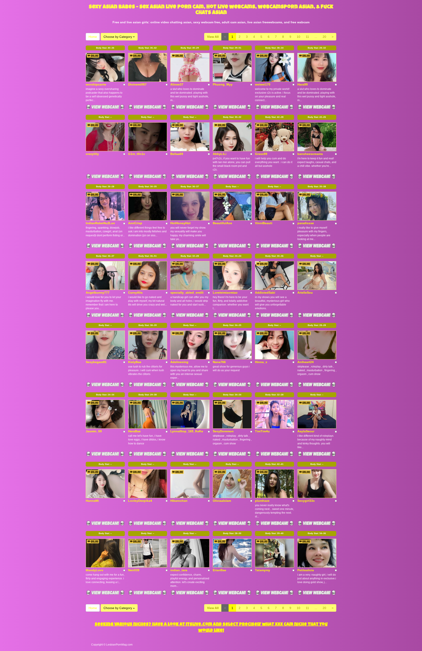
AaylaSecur (305, 431)
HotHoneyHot (180, 223)
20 (324, 36)
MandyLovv (94, 570)
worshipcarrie (96, 84)
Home (93, 36)
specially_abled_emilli (187, 292)
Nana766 (219, 362)
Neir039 (133, 570)
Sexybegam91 (96, 362)
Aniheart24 (305, 362)
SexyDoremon (223, 431)
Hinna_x (261, 362)
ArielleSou (305, 292)
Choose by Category (118, 36)
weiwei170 (262, 84)
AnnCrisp (135, 223)
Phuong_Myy (223, 84)
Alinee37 (176, 84)
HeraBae (134, 431)
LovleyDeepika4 (140, 500)
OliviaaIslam (222, 500)
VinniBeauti (263, 223)
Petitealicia (305, 570)
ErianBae (219, 570)
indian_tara (178, 570)
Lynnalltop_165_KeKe (186, 431)
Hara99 (302, 84)
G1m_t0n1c (136, 154)
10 (298, 36)
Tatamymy (262, 570)
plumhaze (262, 500)
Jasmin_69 (94, 431)
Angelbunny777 (97, 292)
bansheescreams (310, 154)
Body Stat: (105, 48)
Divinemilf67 (137, 84)
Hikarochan (178, 500)
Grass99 (261, 154)
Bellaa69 (176, 154)
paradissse (305, 223)
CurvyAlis (135, 292)
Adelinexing (179, 362)
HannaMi (92, 500)
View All (213, 36)
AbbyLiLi (219, 154)
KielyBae (134, 362)
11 (307, 36)
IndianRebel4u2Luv (100, 223)
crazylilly (92, 154)
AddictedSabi (265, 292)
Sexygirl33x (306, 500)
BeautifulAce (222, 223)
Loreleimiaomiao (225, 292)
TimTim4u (262, 431)
